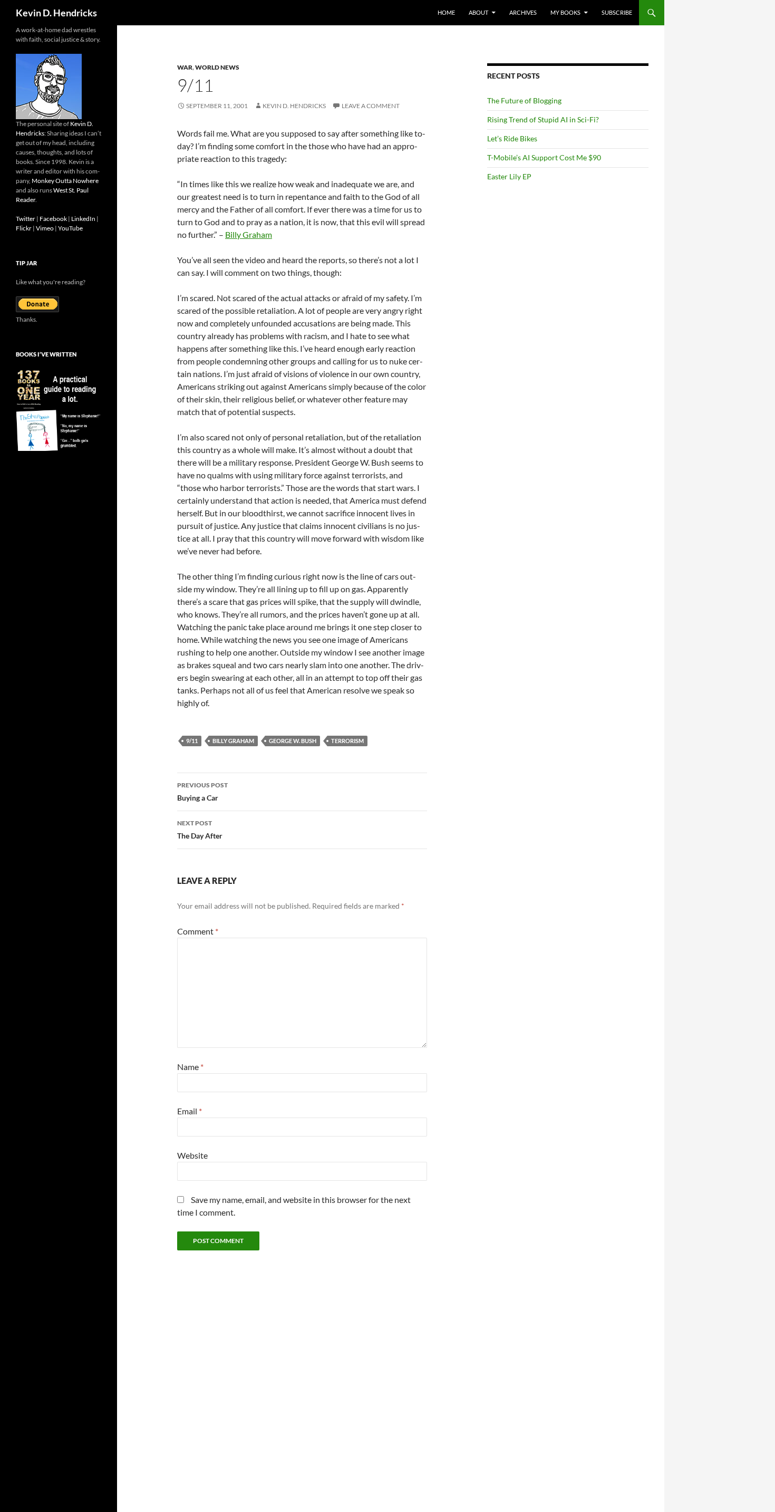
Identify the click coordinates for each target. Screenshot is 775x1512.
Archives (523, 12)
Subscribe (617, 12)
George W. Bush (292, 740)
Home (446, 12)
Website (192, 1155)
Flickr (24, 228)
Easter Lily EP (509, 176)
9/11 (192, 740)
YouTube (70, 228)
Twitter (25, 219)
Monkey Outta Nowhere (65, 181)
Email (189, 1111)
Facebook (53, 219)
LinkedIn (83, 219)
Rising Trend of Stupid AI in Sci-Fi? (543, 119)
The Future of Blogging (524, 100)
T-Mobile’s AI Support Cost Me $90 (544, 157)
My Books (565, 12)
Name (190, 1067)
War (184, 67)
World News (217, 67)
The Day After (199, 829)
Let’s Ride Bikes (512, 138)
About (478, 12)
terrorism (347, 740)
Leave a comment (371, 106)
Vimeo (45, 228)
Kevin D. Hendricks (56, 12)
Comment (197, 931)
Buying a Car (202, 791)
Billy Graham (248, 234)
